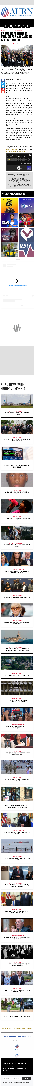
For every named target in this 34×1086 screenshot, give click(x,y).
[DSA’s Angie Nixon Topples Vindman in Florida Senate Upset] (17, 506)
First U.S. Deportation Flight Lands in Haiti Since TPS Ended (17, 413)
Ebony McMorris (11, 149)
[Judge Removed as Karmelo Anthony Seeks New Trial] (17, 480)
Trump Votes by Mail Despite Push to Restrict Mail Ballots (17, 545)
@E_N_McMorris (11, 151)
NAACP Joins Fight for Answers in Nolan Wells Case (17, 597)
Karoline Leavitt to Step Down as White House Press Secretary (17, 727)
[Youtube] (10, 26)
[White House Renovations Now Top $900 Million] (17, 663)
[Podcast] (28, 26)
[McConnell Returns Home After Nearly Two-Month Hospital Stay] (17, 925)
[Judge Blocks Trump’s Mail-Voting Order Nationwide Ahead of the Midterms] (17, 688)
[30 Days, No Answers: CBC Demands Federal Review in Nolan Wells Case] (17, 741)
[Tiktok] (15, 26)
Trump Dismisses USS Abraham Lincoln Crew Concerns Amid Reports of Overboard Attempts (17, 649)
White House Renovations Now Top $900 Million (17, 675)
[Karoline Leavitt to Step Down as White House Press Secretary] (17, 714)
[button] (3, 80)
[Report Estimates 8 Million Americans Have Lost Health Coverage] (17, 453)
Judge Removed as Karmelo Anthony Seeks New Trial (17, 492)
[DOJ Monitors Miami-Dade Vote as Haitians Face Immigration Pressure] (17, 559)
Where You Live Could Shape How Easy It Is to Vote (17, 1017)
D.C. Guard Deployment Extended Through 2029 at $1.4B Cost (17, 780)
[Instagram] (6, 26)
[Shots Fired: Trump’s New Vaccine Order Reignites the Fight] (17, 820)
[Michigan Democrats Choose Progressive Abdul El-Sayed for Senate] (17, 978)
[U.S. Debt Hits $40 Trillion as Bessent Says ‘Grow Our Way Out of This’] (17, 427)
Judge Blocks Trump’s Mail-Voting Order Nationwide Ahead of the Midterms (17, 700)
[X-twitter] (19, 26)
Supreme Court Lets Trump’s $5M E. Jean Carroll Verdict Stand (17, 623)
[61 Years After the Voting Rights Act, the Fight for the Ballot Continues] (17, 952)
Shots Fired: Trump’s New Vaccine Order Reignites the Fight (17, 832)
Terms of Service (25, 1082)
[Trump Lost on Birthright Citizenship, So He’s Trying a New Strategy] (17, 899)
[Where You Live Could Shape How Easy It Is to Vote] (17, 1005)
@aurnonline (23, 151)
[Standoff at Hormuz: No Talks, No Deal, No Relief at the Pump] (17, 846)
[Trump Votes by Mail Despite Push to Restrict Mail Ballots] (17, 533)
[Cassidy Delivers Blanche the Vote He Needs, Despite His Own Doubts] (17, 873)
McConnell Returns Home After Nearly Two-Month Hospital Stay (17, 938)
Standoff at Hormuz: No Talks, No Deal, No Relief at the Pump (17, 859)
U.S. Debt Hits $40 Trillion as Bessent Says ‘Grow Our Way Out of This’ (17, 439)
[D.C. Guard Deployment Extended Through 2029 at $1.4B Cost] (17, 767)
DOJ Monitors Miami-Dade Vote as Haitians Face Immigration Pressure (17, 571)
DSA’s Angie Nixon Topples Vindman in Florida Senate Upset (17, 519)
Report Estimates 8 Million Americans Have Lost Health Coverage (16, 466)
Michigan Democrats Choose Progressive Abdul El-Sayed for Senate (17, 991)
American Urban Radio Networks (12, 305)
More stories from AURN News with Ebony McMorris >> (17, 1028)
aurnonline (26, 305)
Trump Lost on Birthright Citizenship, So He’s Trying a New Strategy (17, 911)
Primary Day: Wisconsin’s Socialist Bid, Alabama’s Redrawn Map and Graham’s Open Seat (17, 806)
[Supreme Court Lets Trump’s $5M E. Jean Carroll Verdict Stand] (17, 610)
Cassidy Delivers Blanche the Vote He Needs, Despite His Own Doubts (17, 885)
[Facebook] (23, 26)
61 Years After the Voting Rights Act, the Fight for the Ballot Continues (17, 964)
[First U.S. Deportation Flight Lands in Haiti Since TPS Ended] (17, 401)
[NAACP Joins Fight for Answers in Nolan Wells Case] (17, 585)
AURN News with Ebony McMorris (12, 30)
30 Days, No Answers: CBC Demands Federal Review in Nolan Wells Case (17, 753)
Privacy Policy (19, 1082)
